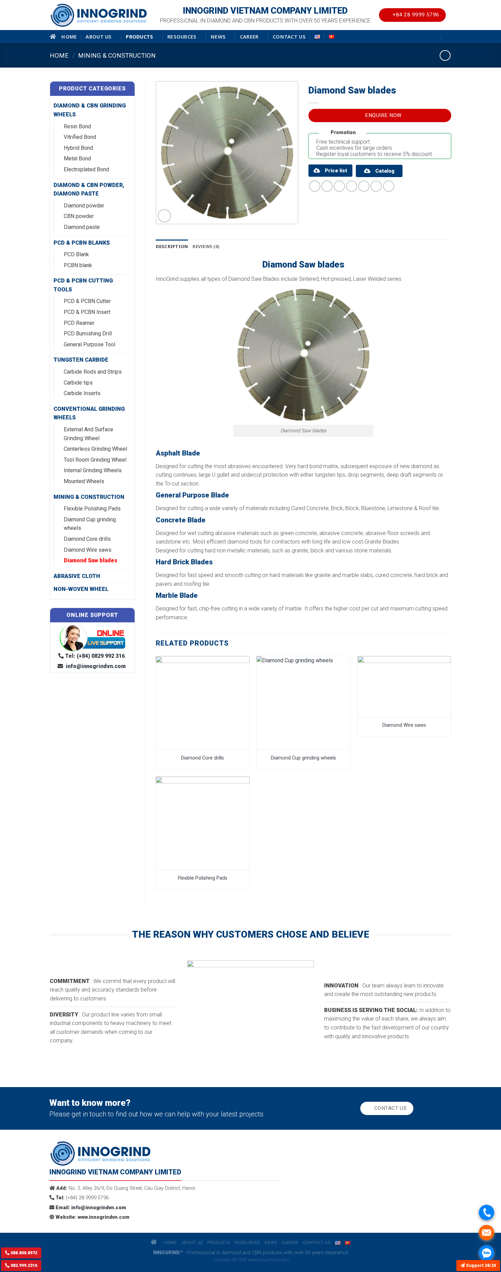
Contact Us (289, 36)
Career (249, 36)
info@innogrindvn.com (95, 666)
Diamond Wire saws (87, 550)
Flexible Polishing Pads (92, 508)
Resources (182, 36)
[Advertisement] (250, 1224)
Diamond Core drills (87, 539)
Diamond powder (84, 205)
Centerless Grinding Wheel (95, 449)
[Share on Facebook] (314, 186)
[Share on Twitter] (327, 186)
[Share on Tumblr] (388, 186)
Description (172, 246)
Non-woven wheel (81, 589)
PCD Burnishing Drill (88, 333)
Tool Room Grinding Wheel (95, 460)
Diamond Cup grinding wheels (90, 524)
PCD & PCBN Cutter (87, 301)
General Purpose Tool (89, 344)
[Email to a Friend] (339, 186)
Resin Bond (77, 126)
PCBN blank (78, 265)
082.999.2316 (23, 1265)
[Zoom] (164, 215)
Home (69, 36)
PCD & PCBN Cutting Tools (83, 285)
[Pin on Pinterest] (351, 186)
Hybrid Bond (78, 148)
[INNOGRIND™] (99, 15)
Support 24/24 (480, 1265)
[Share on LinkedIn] (376, 186)
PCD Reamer (79, 323)
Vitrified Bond (80, 137)
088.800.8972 (23, 1252)
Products (139, 36)
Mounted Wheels (84, 481)
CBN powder (79, 216)
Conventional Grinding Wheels (89, 413)
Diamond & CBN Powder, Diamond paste (89, 189)
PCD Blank (76, 254)
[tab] (172, 246)
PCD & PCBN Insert (87, 312)
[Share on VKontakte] (363, 186)
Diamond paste (82, 227)
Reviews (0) (206, 246)
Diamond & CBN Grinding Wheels (90, 110)
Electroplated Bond (86, 169)
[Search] (448, 36)
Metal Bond (77, 158)
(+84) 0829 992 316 (101, 656)
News (218, 36)
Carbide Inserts (82, 393)
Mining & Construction (117, 55)
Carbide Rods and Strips (93, 371)
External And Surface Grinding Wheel (88, 434)
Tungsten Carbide (81, 360)
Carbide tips (78, 382)
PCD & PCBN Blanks (82, 243)
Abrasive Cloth (77, 576)
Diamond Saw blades (90, 560)
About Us (98, 36)
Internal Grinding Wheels (93, 470)
